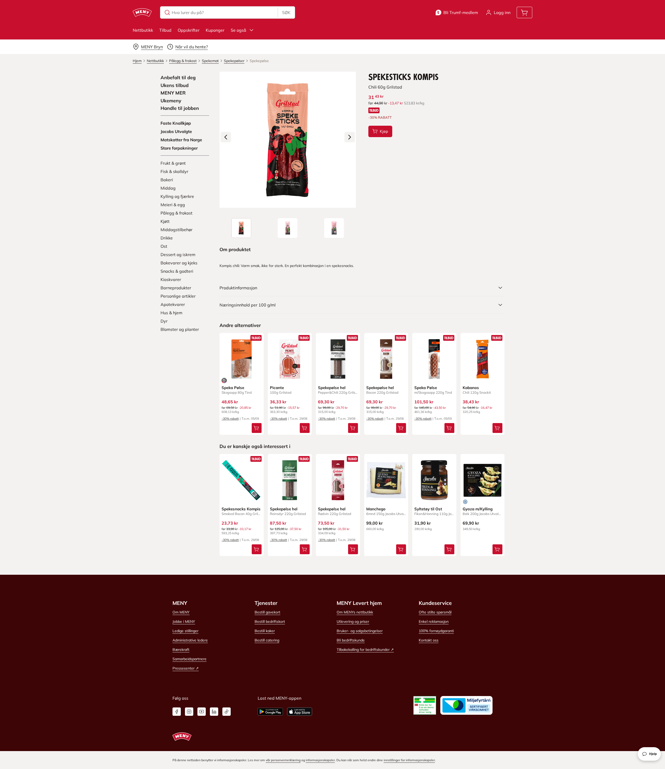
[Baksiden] (334, 228)
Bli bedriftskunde (351, 640)
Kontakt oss (428, 640)
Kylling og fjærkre (177, 196)
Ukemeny (171, 101)
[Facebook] (176, 711)
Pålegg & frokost (176, 213)
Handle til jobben (180, 108)
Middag (168, 188)
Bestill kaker (265, 630)
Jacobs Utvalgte (176, 131)
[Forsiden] (287, 228)
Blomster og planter (180, 329)
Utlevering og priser (353, 621)
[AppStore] (299, 711)
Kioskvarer (171, 279)
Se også (238, 30)
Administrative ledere (190, 640)
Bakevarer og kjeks (179, 262)
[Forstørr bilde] (288, 140)
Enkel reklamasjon (434, 621)
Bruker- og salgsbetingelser (360, 630)
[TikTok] (226, 711)
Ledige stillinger (185, 630)
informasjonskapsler (320, 760)
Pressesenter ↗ (185, 668)
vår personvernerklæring (283, 760)
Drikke (167, 237)
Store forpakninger (179, 148)
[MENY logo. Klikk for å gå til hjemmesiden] (142, 12)
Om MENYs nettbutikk (355, 612)
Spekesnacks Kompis (241, 508)
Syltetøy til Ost (428, 508)
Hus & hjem (171, 312)
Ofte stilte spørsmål (435, 612)
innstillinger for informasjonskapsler (409, 760)
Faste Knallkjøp (176, 123)
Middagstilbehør (176, 229)
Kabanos (471, 387)
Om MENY (181, 612)
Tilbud (165, 30)
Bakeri (167, 179)
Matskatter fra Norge (181, 139)
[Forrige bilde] (226, 137)
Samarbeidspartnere (189, 659)
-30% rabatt (230, 418)
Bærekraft (180, 649)
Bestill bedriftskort (270, 621)
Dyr (164, 321)
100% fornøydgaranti (436, 630)
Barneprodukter (176, 287)
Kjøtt (165, 221)
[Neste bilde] (349, 137)
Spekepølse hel (331, 387)
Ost (164, 246)
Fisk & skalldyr (174, 171)
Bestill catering (267, 640)
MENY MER (173, 93)
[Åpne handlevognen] (524, 12)
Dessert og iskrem (178, 254)
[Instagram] (189, 711)
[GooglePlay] (270, 711)
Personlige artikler (178, 296)
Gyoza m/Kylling (478, 508)
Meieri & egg (173, 204)
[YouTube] (201, 711)
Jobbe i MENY (183, 621)
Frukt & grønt (173, 163)
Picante (277, 387)
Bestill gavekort (267, 612)
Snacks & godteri (177, 271)
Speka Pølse (233, 387)
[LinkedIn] (214, 711)
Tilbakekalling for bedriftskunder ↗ (365, 649)
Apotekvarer (173, 304)
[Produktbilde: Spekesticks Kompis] (241, 228)
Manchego (375, 508)
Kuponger (215, 30)
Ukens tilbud (175, 85)
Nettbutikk (143, 30)
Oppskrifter (189, 30)
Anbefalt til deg (178, 78)
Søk (286, 12)
